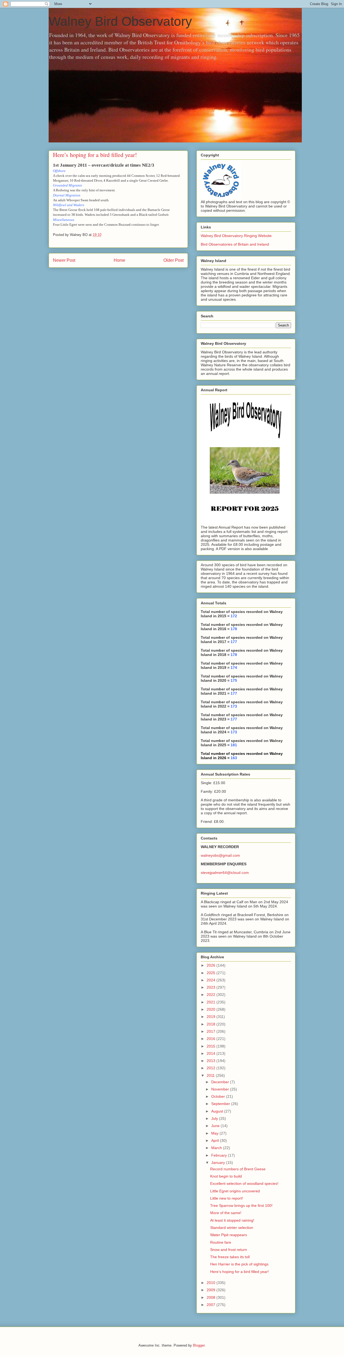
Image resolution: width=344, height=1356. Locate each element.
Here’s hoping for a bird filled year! (239, 1271)
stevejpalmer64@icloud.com (225, 872)
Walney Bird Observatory (120, 21)
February (219, 1155)
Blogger (199, 1345)
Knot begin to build (226, 1176)
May (215, 1133)
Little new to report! (226, 1198)
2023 (211, 987)
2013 (211, 1061)
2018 (211, 1024)
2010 (211, 1282)
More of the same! (225, 1213)
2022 (211, 994)
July (215, 1118)
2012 (211, 1068)
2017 (211, 1031)
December (220, 1082)
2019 (211, 1016)
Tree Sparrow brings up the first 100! (241, 1205)
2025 (211, 973)
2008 (211, 1297)
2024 (211, 980)
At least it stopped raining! (232, 1220)
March (217, 1148)
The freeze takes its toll (230, 1257)
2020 (211, 1009)
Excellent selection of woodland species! (244, 1183)
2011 (211, 1075)
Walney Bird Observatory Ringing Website (236, 236)
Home (119, 260)
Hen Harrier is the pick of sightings (239, 1264)
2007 (211, 1305)
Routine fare (220, 1242)
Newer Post (64, 260)
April (215, 1140)
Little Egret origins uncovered (235, 1191)
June (216, 1126)
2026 (211, 965)
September (221, 1104)
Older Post (173, 260)
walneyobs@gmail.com (220, 855)
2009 (211, 1290)
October (218, 1096)
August (217, 1111)
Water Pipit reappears (228, 1235)
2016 (211, 1038)
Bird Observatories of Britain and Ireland (235, 244)
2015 (211, 1046)
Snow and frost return (228, 1249)
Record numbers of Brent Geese (238, 1169)
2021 (211, 1002)
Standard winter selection (231, 1227)
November (220, 1089)
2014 (211, 1053)
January (218, 1162)
